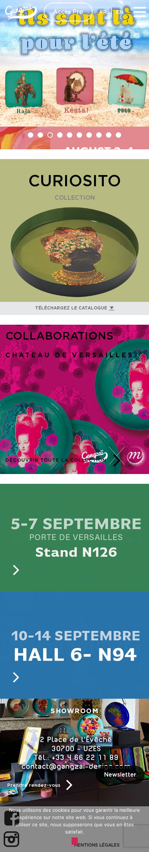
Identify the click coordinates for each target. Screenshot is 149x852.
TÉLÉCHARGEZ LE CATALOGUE (71, 308)
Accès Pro (68, 12)
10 (118, 135)
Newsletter (120, 775)
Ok (75, 841)
